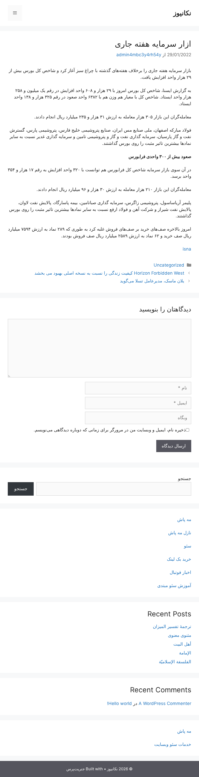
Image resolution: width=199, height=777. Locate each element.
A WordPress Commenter (165, 703)
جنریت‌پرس (75, 768)
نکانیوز (182, 13)
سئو (187, 545)
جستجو (184, 478)
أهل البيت (182, 644)
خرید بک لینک (179, 559)
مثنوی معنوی (179, 635)
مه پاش (184, 519)
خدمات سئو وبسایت (172, 744)
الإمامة (185, 652)
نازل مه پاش (179, 532)
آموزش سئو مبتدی (174, 585)
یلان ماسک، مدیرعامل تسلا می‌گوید (152, 280)
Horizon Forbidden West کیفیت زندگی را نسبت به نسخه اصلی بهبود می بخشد (109, 273)
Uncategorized (169, 265)
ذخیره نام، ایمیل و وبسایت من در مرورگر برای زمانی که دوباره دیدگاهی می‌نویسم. (110, 429)
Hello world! (119, 703)
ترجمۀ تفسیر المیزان (172, 626)
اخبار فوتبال (180, 572)
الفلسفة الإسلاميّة (175, 661)
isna (187, 249)
